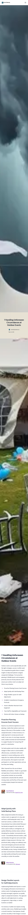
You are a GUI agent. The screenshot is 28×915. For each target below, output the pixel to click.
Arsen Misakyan (10, 791)
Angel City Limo (19, 792)
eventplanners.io (15, 329)
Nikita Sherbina (10, 862)
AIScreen (18, 864)
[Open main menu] (25, 2)
